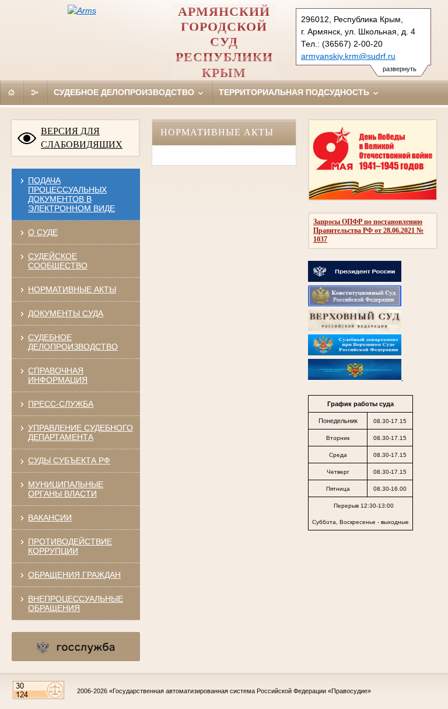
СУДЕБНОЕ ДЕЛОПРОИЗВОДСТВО (73, 342)
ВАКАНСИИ (50, 517)
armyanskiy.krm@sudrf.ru (348, 56)
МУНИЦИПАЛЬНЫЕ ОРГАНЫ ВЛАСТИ (65, 489)
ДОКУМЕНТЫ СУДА (65, 313)
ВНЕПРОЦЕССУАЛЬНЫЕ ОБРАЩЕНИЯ (75, 603)
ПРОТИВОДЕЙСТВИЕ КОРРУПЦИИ (70, 546)
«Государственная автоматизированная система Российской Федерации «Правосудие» (240, 690)
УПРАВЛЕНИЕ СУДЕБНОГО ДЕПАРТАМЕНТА (80, 432)
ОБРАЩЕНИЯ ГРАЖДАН (74, 574)
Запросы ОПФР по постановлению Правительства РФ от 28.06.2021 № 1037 (368, 230)
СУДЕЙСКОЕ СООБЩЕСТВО (58, 261)
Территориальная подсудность (295, 92)
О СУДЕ (43, 232)
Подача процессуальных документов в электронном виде (71, 194)
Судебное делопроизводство (125, 92)
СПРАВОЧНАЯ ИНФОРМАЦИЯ (58, 375)
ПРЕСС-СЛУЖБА (60, 403)
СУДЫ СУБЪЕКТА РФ (69, 460)
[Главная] (11, 92)
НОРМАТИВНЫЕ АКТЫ (72, 289)
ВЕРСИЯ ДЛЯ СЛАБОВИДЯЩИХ (82, 137)
